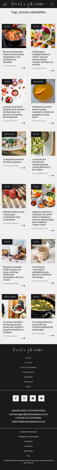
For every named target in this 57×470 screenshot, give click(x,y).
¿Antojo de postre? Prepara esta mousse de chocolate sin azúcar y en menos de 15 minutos (14, 111)
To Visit (28, 362)
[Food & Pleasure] (28, 3)
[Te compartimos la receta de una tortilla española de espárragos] (43, 306)
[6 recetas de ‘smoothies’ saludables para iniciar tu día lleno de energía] (43, 251)
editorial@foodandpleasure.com (28, 421)
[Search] (52, 4)
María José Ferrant (41, 228)
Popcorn (28, 377)
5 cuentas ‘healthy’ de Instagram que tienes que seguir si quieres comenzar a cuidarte (13, 327)
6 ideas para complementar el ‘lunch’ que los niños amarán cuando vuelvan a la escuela (42, 58)
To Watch (28, 382)
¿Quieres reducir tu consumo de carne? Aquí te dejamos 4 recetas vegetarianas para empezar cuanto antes (43, 218)
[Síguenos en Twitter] (41, 398)
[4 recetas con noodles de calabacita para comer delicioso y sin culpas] (43, 144)
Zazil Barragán (40, 333)
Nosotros (28, 441)
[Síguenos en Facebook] (16, 398)
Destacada (38, 81)
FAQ (28, 456)
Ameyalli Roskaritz (12, 166)
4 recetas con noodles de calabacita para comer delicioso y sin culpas (41, 164)
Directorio (28, 451)
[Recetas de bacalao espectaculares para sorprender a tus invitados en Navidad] (14, 36)
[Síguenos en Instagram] (24, 398)
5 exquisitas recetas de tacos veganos (13, 160)
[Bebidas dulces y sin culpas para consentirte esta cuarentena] (14, 196)
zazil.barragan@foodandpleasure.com (28, 414)
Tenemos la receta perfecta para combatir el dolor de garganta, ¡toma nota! (43, 111)
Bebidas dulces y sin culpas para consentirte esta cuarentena (13, 215)
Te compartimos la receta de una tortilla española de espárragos (42, 326)
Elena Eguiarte (11, 66)
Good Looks (10, 297)
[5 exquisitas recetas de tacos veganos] (14, 144)
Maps (28, 387)
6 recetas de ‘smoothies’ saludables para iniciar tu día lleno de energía (42, 272)
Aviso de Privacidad (28, 432)
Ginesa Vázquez (11, 336)
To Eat (7, 26)
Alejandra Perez (40, 68)
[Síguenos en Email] (33, 398)
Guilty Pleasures (28, 367)
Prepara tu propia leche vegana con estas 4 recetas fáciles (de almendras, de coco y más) (13, 273)
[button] (5, 4)
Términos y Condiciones (28, 437)
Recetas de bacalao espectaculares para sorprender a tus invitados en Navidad (13, 56)
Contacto (28, 446)
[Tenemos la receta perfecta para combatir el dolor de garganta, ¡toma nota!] (43, 91)
